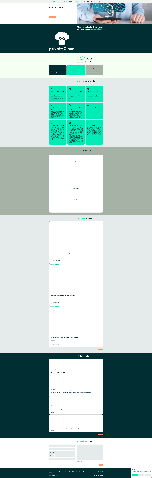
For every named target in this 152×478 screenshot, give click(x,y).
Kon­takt (95, 1)
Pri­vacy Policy (141, 476)
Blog (88, 1)
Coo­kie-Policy (92, 471)
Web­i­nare (84, 1)
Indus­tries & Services (71, 1)
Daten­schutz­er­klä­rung (87, 471)
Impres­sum (144, 476)
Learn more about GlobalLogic (98, 475)
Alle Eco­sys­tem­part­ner (53, 16)
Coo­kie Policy (138, 476)
